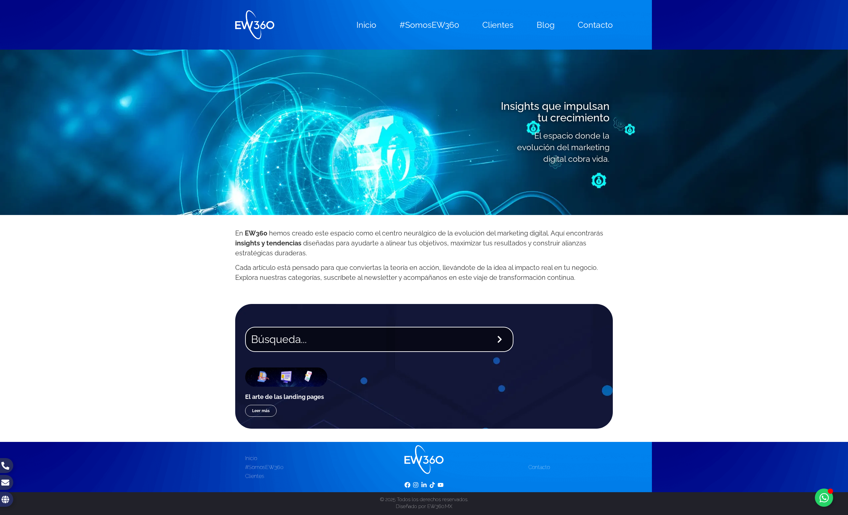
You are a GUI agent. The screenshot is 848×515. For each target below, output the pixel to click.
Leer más (261, 410)
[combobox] (366, 339)
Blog (546, 25)
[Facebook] (407, 485)
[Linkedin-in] (424, 485)
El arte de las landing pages (284, 396)
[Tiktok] (432, 485)
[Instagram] (415, 485)
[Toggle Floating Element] (824, 498)
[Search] (501, 339)
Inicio (366, 25)
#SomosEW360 (429, 25)
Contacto (595, 25)
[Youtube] (441, 485)
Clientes (497, 25)
